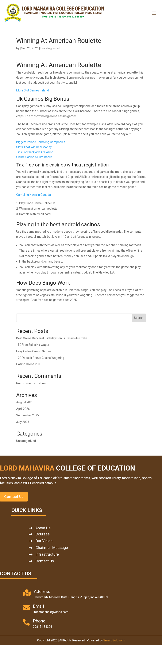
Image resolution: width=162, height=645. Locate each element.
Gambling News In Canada (33, 194)
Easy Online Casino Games (33, 351)
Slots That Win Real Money (34, 147)
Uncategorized (26, 441)
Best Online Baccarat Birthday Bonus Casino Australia (51, 338)
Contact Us (13, 496)
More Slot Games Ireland (32, 90)
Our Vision (44, 541)
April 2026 (23, 408)
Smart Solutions (114, 640)
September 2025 (27, 415)
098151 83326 (42, 626)
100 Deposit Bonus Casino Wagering (40, 357)
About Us (43, 528)
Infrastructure (47, 554)
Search (138, 317)
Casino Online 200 (28, 364)
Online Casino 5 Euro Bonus (34, 157)
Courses (42, 534)
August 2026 (24, 402)
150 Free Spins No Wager (32, 344)
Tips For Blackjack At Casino (34, 152)
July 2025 (22, 422)
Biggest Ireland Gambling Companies (40, 142)
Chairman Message (51, 547)
